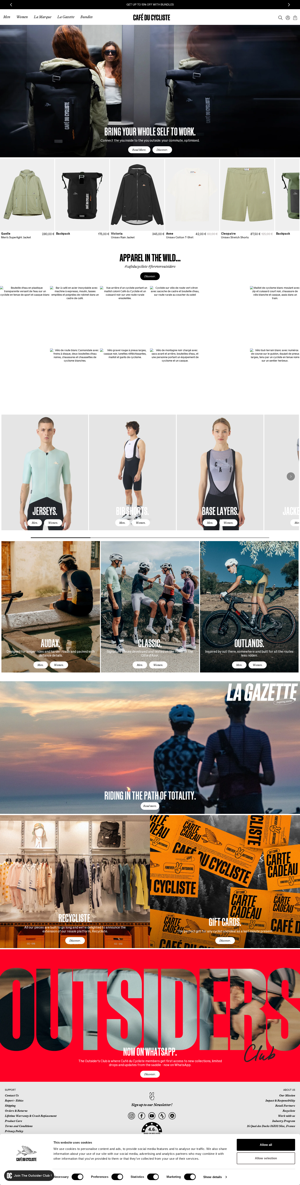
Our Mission (287, 1095)
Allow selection (266, 1158)
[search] (279, 17)
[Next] (291, 476)
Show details (212, 1177)
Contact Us (12, 1095)
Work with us (286, 1115)
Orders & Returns (16, 1110)
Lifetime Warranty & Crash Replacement (31, 1115)
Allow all (266, 1144)
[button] (151, 1130)
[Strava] (162, 1116)
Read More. (139, 149)
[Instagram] (131, 1116)
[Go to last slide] (11, 4)
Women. (53, 522)
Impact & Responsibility (280, 1100)
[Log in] (286, 17)
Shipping (10, 1105)
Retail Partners (285, 1105)
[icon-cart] (294, 17)
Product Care (13, 1121)
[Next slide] (289, 4)
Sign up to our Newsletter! (151, 1105)
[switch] (117, 1177)
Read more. (150, 806)
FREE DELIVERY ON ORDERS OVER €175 (150, 4)
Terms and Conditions (19, 1126)
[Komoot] (172, 1116)
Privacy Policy (14, 1131)
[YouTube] (152, 1116)
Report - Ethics (14, 1100)
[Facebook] (142, 1116)
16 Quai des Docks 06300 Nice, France (271, 1126)
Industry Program (283, 1121)
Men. (35, 522)
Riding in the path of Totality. (150, 795)
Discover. (162, 149)
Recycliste (289, 1110)
